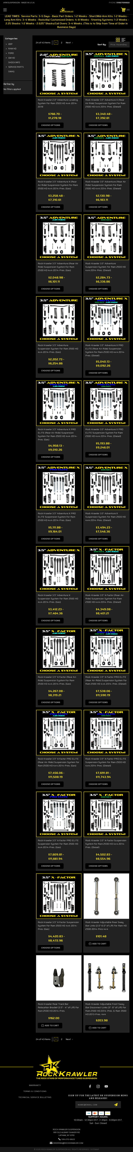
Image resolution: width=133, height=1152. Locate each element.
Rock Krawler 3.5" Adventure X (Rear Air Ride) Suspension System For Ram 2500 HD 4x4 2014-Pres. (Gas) (58, 185)
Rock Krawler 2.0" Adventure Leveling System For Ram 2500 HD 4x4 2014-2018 (58, 103)
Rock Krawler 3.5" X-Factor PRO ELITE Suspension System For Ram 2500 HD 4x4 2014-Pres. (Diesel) (105, 762)
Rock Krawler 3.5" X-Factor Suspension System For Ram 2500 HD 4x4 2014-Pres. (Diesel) (105, 844)
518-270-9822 (68, 1139)
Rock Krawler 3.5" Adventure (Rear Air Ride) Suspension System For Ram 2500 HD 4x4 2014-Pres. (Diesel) (105, 185)
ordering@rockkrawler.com (68, 1143)
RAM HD (12, 48)
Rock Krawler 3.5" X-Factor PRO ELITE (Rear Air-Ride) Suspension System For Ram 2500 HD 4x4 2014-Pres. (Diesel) (106, 680)
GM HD (11, 58)
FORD (11, 53)
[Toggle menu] (16, 9)
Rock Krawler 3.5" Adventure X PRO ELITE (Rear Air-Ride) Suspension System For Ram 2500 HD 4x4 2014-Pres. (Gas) (57, 434)
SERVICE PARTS (16, 67)
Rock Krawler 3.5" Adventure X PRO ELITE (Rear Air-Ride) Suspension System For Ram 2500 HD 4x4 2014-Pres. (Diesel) (105, 350)
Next (68, 42)
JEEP (10, 44)
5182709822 (123, 2)
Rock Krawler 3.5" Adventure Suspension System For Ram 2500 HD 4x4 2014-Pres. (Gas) (58, 348)
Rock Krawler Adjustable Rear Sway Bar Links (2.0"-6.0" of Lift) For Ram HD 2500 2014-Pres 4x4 (106, 925)
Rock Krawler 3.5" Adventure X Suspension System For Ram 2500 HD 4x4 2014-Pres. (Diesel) (105, 517)
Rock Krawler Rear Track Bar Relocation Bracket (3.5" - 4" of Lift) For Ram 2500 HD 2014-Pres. (58, 1007)
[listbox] (119, 44)
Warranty (35, 1085)
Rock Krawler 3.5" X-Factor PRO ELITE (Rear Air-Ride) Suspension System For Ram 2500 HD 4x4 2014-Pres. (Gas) (58, 762)
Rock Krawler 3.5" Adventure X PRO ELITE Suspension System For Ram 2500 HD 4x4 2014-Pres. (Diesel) (104, 432)
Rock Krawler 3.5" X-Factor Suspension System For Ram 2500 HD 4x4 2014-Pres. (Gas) (58, 925)
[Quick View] (75, 57)
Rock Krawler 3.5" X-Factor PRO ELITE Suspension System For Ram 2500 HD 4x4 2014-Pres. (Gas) (58, 844)
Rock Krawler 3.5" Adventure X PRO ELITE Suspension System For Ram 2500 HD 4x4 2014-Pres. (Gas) (57, 517)
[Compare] (75, 65)
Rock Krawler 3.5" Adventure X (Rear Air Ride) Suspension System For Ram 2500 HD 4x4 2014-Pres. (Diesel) (105, 103)
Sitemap (95, 1149)
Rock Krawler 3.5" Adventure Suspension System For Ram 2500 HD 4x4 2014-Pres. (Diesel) (105, 267)
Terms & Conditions (35, 1091)
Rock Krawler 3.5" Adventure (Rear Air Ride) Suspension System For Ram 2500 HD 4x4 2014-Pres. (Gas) (58, 267)
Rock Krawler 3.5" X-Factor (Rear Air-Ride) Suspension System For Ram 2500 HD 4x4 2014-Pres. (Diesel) (104, 598)
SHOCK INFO (14, 62)
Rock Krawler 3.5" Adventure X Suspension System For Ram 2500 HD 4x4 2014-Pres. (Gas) (58, 598)
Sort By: (101, 44)
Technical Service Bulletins (34, 1097)
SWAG (11, 71)
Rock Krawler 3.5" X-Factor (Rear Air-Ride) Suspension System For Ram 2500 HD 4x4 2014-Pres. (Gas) (57, 680)
